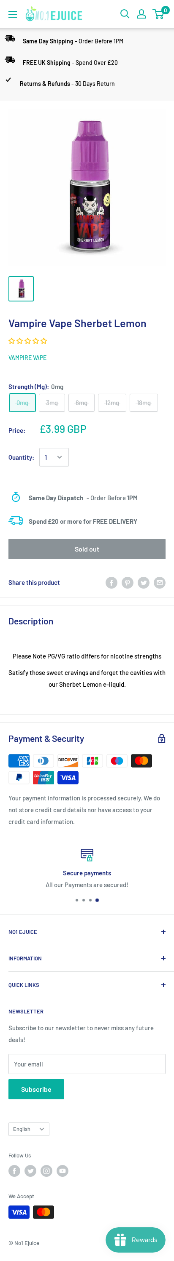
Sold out (87, 549)
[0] (158, 14)
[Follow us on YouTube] (62, 1171)
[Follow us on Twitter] (30, 1171)
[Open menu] (12, 14)
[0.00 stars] (28, 340)
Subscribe (36, 1089)
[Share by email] (160, 582)
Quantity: (21, 457)
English (21, 1128)
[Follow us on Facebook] (14, 1171)
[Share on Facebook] (111, 582)
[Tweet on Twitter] (144, 582)
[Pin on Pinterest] (127, 582)
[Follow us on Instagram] (46, 1171)
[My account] (141, 14)
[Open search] (125, 14)
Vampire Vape (27, 357)
